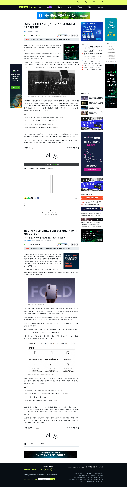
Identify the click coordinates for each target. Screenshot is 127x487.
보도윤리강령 (100, 468)
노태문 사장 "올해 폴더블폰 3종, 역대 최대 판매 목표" (39, 400)
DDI (47, 444)
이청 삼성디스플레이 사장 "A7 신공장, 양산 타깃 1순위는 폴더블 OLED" (44, 393)
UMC (52, 444)
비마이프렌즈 (50, 168)
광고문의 (90, 466)
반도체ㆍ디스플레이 (28, 240)
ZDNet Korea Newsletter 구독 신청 (30, 479)
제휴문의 (101, 466)
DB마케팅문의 (96, 466)
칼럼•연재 (90, 7)
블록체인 (43, 168)
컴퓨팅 (25, 31)
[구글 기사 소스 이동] (62, 36)
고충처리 (95, 468)
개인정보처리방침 (76, 468)
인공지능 (60, 7)
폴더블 (42, 444)
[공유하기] (69, 36)
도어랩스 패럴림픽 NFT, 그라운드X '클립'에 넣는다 (39, 127)
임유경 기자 (30, 36)
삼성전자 (31, 444)
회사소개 (85, 466)
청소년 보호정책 (89, 468)
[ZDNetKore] (29, 4)
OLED (37, 444)
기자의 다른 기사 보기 (72, 148)
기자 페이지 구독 (42, 35)
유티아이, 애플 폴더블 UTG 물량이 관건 (36, 397)
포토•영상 (100, 7)
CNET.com (26, 476)
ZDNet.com (31, 476)
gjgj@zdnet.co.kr (40, 428)
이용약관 (83, 468)
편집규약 (70, 468)
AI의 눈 (69, 7)
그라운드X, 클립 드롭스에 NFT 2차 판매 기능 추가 (38, 120)
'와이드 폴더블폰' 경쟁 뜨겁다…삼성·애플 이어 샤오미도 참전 (41, 390)
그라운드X (31, 168)
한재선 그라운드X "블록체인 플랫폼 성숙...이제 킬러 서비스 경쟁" (42, 117)
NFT (37, 168)
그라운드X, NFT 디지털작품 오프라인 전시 (36, 124)
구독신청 (52, 479)
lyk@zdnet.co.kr (36, 148)
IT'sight (79, 7)
